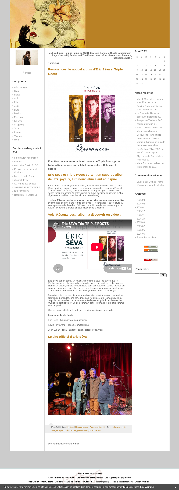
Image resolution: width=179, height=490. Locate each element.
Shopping (19, 124)
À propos (27, 73)
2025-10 (141, 218)
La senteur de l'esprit (24, 176)
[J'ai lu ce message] (175, 487)
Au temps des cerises (25, 183)
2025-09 (141, 222)
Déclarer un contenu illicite (40, 482)
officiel (64, 336)
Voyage (18, 136)
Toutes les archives (146, 237)
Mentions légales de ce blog (67, 482)
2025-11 (141, 215)
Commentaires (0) (97, 427)
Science (18, 121)
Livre (16, 109)
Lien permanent (81, 427)
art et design (20, 87)
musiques (97, 310)
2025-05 (141, 233)
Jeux (16, 106)
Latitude (18, 161)
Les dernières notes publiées (90, 478)
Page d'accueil (60, 55)
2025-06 (141, 230)
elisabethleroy (21, 180)
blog (147, 482)
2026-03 (141, 200)
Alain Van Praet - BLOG (26, 165)
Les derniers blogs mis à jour (61, 478)
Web (16, 139)
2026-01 (141, 207)
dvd (16, 98)
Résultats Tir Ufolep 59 (25, 195)
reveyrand (60, 430)
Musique (18, 117)
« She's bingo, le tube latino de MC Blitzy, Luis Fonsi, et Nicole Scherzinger (90, 53)
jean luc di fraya (84, 430)
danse (17, 94)
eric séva (116, 427)
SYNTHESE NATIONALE (27, 187)
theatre (17, 132)
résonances (71, 430)
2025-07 (141, 226)
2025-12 (141, 211)
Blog (16, 91)
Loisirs (17, 113)
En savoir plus (147, 487)
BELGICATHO (21, 191)
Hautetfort (97, 474)
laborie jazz (96, 430)
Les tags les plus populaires (118, 478)
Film (16, 102)
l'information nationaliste (26, 157)
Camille (140, 181)
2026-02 (141, 203)
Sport (17, 128)
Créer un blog (83, 474)
